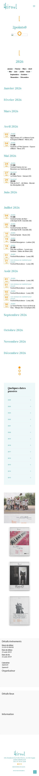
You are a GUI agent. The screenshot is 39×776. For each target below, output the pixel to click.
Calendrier (6, 663)
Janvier (10, 69)
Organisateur (8, 670)
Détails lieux (8, 693)
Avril (30, 69)
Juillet (21, 72)
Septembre (14, 75)
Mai (10, 72)
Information (8, 714)
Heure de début (7, 645)
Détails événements (12, 641)
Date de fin (6, 655)
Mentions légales (18, 767)
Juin (15, 72)
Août (28, 72)
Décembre (25, 77)
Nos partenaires (18, 771)
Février (17, 69)
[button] (34, 6)
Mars (24, 69)
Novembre (14, 77)
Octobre (24, 75)
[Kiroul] (10, 6)
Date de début (7, 650)
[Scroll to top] (35, 772)
